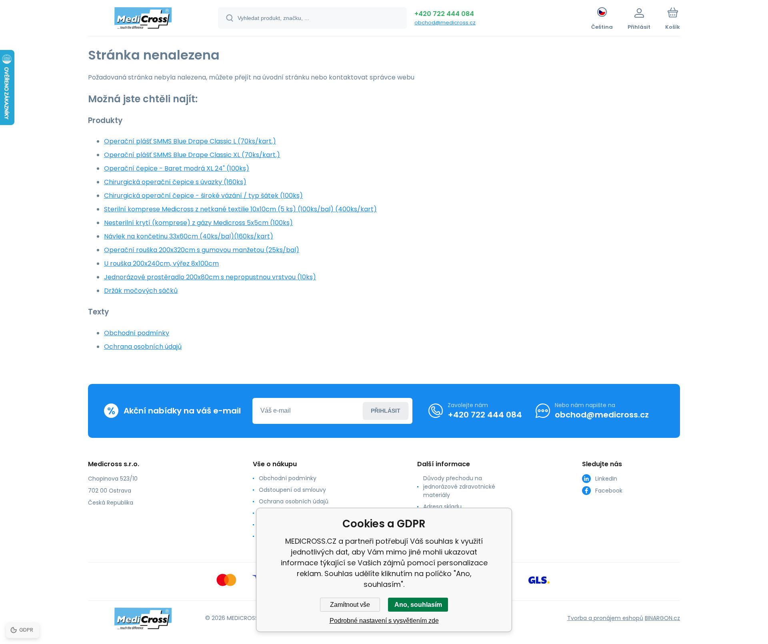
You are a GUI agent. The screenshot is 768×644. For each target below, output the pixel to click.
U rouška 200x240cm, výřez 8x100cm (161, 263)
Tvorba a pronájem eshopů (605, 618)
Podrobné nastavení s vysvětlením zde (384, 620)
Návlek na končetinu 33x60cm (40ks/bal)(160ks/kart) (188, 236)
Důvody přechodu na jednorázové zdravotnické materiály (459, 486)
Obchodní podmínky (136, 333)
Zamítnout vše (350, 604)
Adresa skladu (442, 507)
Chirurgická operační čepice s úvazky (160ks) (175, 182)
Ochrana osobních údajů (143, 346)
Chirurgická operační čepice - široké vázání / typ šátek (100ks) (203, 195)
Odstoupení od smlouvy (292, 490)
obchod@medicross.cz (445, 22)
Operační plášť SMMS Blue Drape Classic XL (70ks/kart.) (192, 154)
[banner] (143, 19)
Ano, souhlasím (418, 604)
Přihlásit (385, 410)
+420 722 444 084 (444, 13)
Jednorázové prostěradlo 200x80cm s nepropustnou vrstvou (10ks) (210, 277)
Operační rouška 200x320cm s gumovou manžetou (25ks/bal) (201, 249)
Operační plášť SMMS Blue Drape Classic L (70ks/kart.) (190, 141)
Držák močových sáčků (141, 290)
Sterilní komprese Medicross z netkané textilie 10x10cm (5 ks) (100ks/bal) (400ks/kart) (240, 209)
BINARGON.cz (662, 618)
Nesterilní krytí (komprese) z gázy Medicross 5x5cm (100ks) (198, 222)
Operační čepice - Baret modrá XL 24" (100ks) (176, 168)
